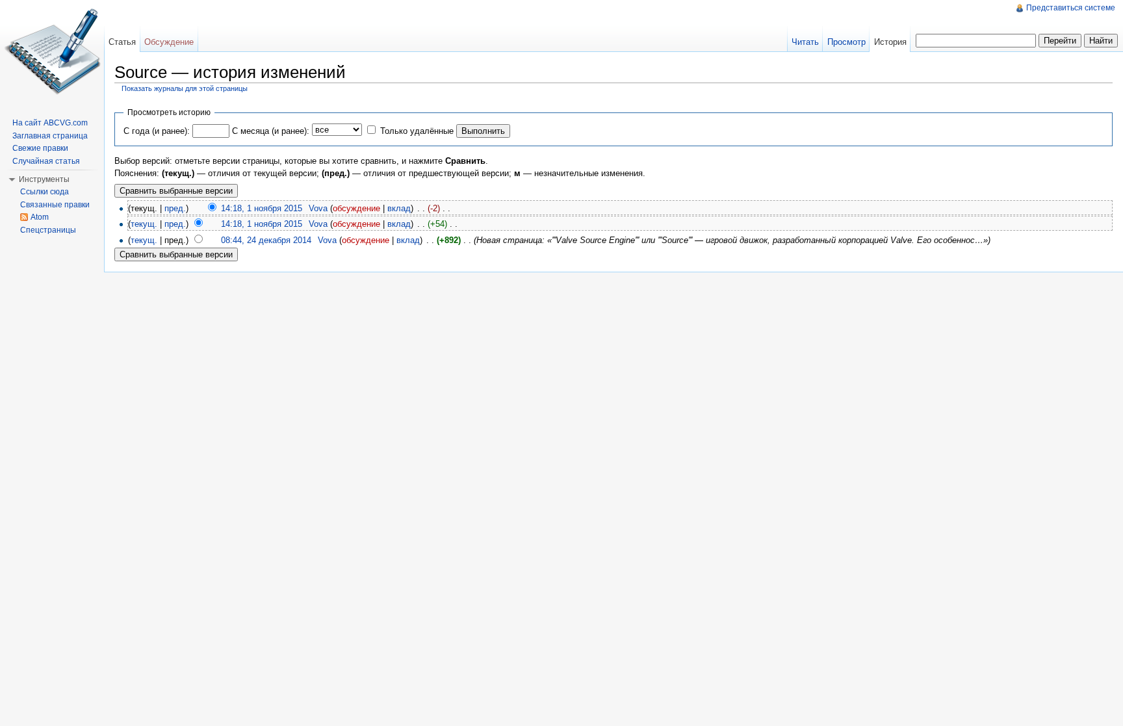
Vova (318, 208)
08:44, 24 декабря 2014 (266, 240)
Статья (122, 42)
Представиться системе (1070, 7)
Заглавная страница (50, 135)
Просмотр (846, 42)
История (890, 42)
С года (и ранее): (156, 131)
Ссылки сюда (44, 191)
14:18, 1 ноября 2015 (261, 208)
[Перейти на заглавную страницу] (52, 52)
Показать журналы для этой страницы (185, 88)
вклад (399, 208)
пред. (175, 208)
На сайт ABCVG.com (50, 122)
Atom (40, 217)
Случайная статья (46, 161)
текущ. (144, 224)
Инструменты (44, 179)
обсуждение (356, 208)
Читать (805, 42)
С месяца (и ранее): (270, 131)
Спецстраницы (48, 230)
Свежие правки (40, 148)
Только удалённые (417, 131)
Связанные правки (55, 204)
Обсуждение (169, 42)
